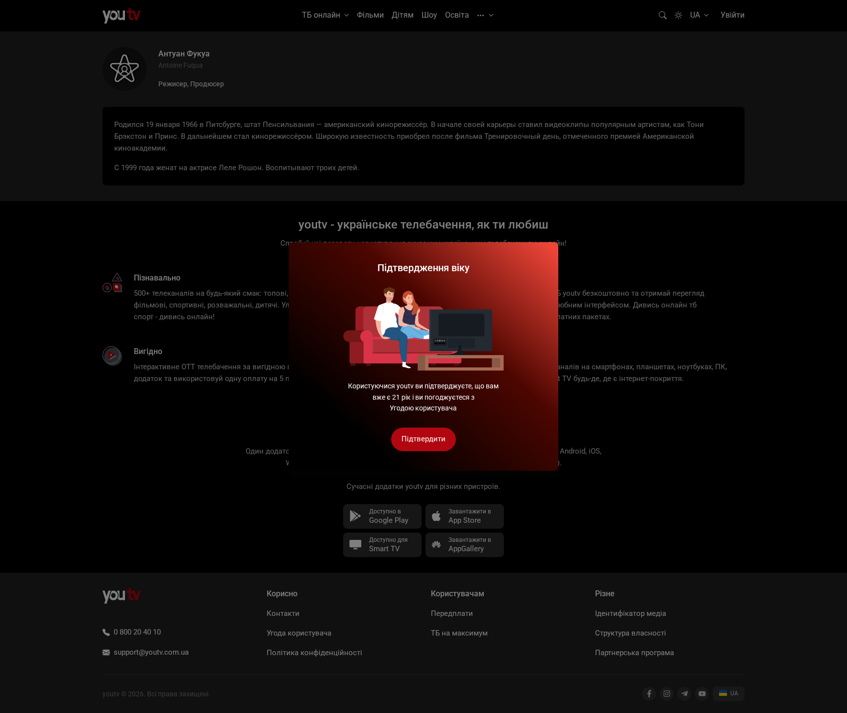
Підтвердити (423, 438)
